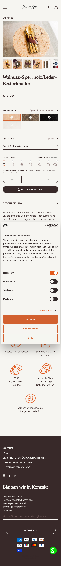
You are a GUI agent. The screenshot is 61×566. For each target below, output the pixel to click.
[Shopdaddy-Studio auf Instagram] (4, 475)
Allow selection (30, 328)
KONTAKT (8, 448)
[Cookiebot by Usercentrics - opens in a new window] (45, 226)
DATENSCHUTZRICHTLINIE (17, 462)
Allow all (30, 319)
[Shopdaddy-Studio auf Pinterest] (15, 475)
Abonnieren (30, 530)
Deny (30, 338)
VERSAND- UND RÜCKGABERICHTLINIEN (24, 457)
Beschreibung (12, 203)
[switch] (54, 281)
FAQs (6, 452)
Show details (45, 310)
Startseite (8, 17)
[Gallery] (30, 45)
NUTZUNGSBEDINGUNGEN (17, 467)
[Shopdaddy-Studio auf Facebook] (9, 475)
